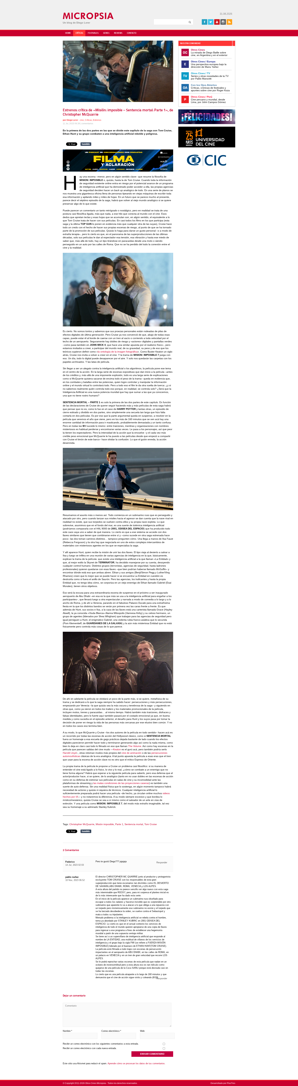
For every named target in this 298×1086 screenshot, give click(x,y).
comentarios (87, 123)
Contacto (131, 33)
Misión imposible (105, 824)
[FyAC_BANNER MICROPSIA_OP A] (118, 170)
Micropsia (88, 15)
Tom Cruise (150, 824)
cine (82, 120)
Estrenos (97, 120)
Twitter (210, 22)
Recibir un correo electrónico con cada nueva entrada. (90, 1048)
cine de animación (131, 752)
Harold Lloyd (70, 752)
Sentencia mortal (134, 824)
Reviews (118, 33)
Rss (229, 22)
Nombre (67, 1031)
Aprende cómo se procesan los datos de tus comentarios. (136, 1063)
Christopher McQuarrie (81, 824)
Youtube (217, 22)
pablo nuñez (72, 877)
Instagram (223, 22)
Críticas (79, 33)
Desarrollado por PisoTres (223, 1083)
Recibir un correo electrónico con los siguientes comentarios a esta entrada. (101, 1043)
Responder (161, 862)
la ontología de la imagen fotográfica (118, 351)
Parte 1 (119, 824)
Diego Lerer (72, 120)
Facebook (204, 22)
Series (106, 33)
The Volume (134, 746)
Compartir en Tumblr (86, 144)
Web (142, 1031)
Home (68, 33)
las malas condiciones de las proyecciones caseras (121, 783)
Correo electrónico (111, 1031)
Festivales (93, 33)
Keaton (117, 749)
